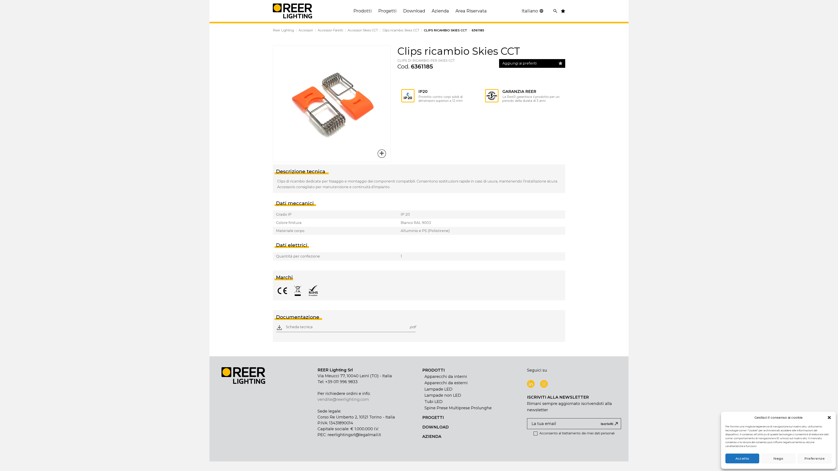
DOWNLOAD (435, 427)
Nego (778, 458)
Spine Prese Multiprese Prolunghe (458, 408)
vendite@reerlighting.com (343, 399)
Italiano (530, 11)
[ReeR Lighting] (292, 11)
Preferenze (814, 458)
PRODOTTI (433, 370)
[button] (829, 417)
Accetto (742, 458)
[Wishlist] (560, 63)
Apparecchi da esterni (446, 383)
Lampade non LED (442, 395)
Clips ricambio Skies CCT (401, 30)
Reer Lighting (283, 30)
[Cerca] (555, 11)
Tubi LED (433, 401)
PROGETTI (433, 417)
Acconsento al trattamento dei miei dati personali (577, 433)
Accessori (306, 30)
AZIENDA (431, 436)
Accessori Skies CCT (363, 30)
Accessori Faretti (330, 30)
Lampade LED (438, 389)
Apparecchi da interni (445, 376)
